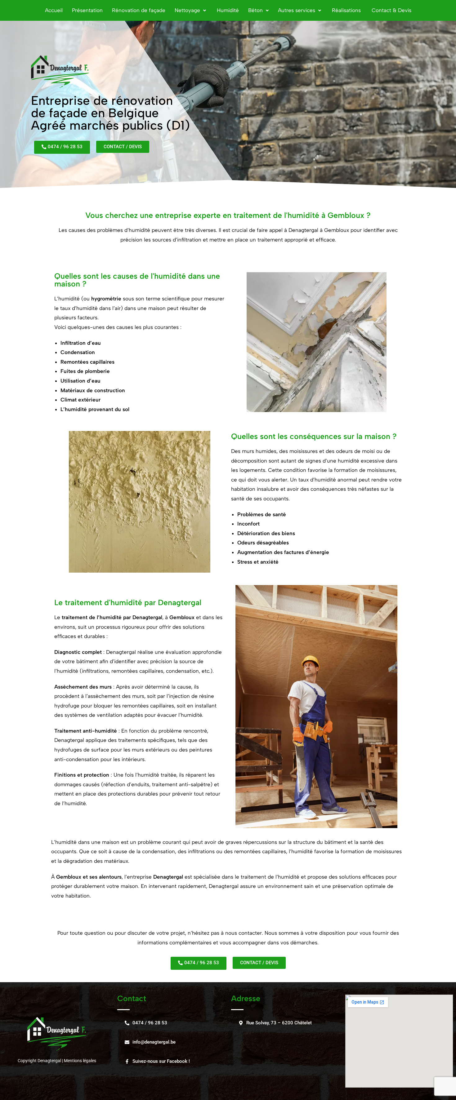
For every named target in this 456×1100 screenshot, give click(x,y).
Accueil (54, 10)
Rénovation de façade (138, 10)
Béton (255, 10)
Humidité (227, 10)
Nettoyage (187, 10)
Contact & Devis (390, 10)
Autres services (296, 10)
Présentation (87, 10)
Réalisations (345, 10)
